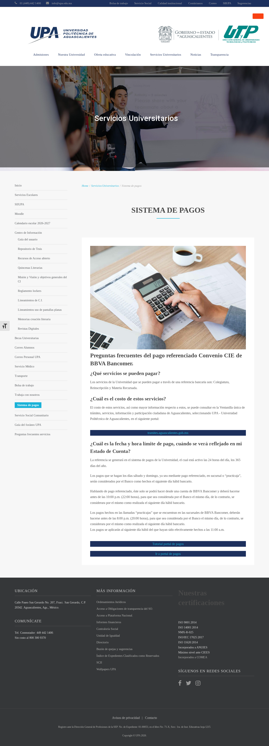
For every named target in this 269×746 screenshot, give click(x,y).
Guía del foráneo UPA (28, 424)
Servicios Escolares (26, 195)
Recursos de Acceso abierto (34, 258)
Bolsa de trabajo (118, 3)
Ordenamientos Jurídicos (111, 602)
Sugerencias (244, 3)
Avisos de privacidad (126, 718)
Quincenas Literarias (30, 267)
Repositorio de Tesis (30, 248)
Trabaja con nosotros (27, 394)
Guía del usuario (27, 239)
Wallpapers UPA (106, 669)
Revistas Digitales (28, 328)
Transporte (21, 376)
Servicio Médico (24, 366)
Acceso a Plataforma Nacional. (114, 615)
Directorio (102, 642)
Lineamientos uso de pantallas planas (40, 309)
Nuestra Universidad (71, 54)
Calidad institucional (170, 3)
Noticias (195, 54)
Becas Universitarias (27, 338)
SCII (99, 662)
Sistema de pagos (28, 405)
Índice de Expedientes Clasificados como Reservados (127, 655)
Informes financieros (108, 622)
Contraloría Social (107, 629)
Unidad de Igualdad (108, 635)
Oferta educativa (105, 54)
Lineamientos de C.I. (30, 300)
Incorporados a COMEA (192, 657)
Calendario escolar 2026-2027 (32, 223)
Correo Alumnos (24, 347)
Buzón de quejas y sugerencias (114, 649)
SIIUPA (227, 3)
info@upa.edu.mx (62, 3)
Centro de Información (28, 232)
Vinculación (133, 54)
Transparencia (219, 54)
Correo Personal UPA (27, 357)
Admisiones (41, 54)
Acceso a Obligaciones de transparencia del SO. (124, 608)
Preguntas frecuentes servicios (32, 434)
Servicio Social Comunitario (32, 415)
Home (85, 185)
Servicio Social (143, 3)
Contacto (151, 718)
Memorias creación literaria (34, 319)
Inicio (18, 185)
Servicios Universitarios (165, 54)
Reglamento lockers (29, 290)
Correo (213, 3)
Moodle (19, 213)
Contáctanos (195, 3)
